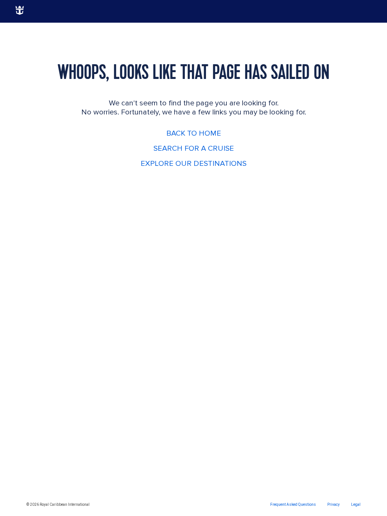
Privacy (333, 504)
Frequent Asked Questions (293, 504)
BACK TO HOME (193, 133)
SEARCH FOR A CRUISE (193, 148)
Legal (356, 504)
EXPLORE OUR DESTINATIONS (193, 163)
